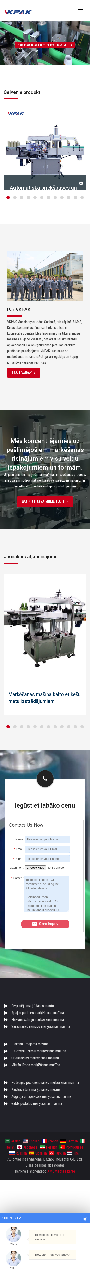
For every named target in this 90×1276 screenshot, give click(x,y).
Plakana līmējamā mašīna (29, 1044)
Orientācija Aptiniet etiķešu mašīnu (42, 45)
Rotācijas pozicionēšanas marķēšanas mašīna (45, 1082)
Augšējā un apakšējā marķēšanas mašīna (41, 1096)
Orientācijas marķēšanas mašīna (35, 1058)
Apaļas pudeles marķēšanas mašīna (37, 1012)
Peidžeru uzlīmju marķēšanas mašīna (38, 1051)
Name (18, 839)
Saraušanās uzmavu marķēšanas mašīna (40, 1026)
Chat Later (65, 1263)
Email (18, 849)
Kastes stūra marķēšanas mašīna (35, 1089)
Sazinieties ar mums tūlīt (43, 502)
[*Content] (16, 911)
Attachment (16, 867)
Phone (18, 858)
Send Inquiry (49, 924)
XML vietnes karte (61, 1171)
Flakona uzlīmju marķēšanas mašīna (37, 1019)
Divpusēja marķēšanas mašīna (33, 1005)
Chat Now (42, 1262)
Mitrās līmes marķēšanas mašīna (35, 1065)
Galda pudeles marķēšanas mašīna (36, 1103)
